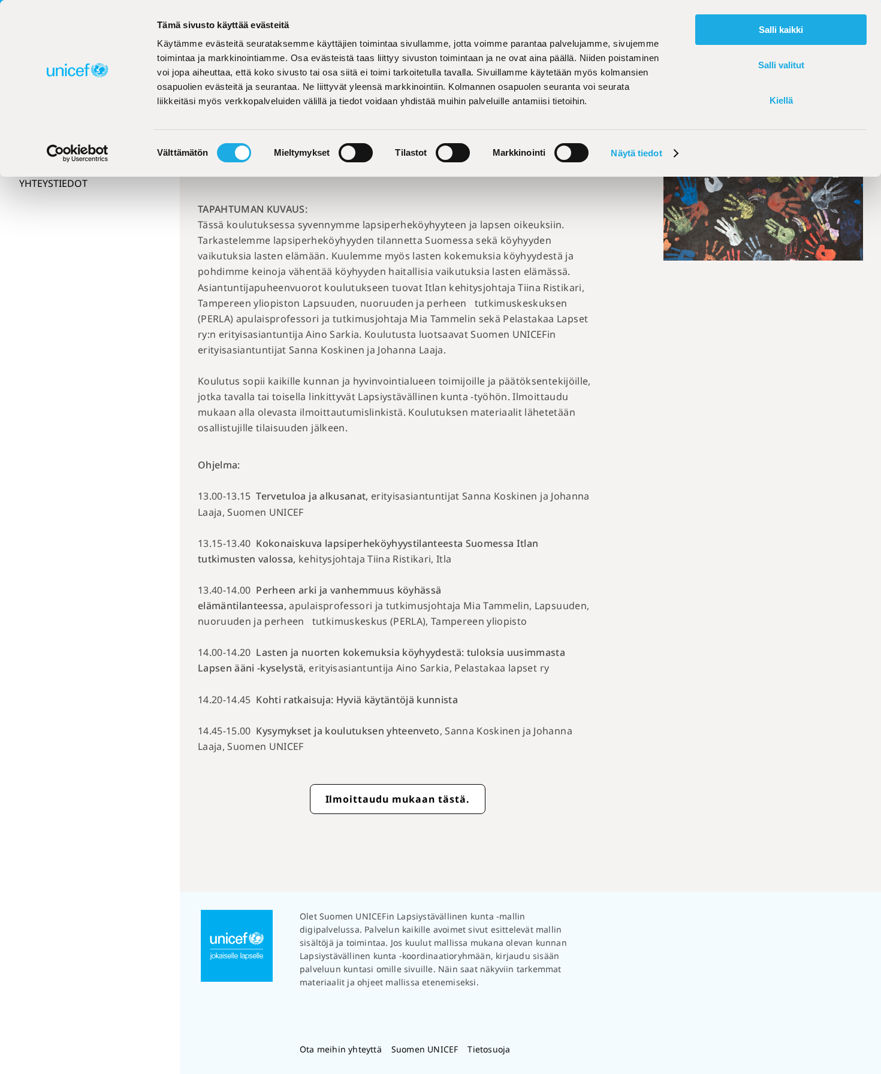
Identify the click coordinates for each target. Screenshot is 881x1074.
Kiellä (781, 100)
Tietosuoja (488, 1049)
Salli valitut (781, 65)
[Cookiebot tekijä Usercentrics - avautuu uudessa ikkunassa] (77, 153)
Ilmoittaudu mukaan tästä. (397, 799)
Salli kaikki (781, 30)
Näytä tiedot (636, 153)
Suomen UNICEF (424, 1049)
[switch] (356, 152)
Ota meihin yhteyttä (341, 1049)
